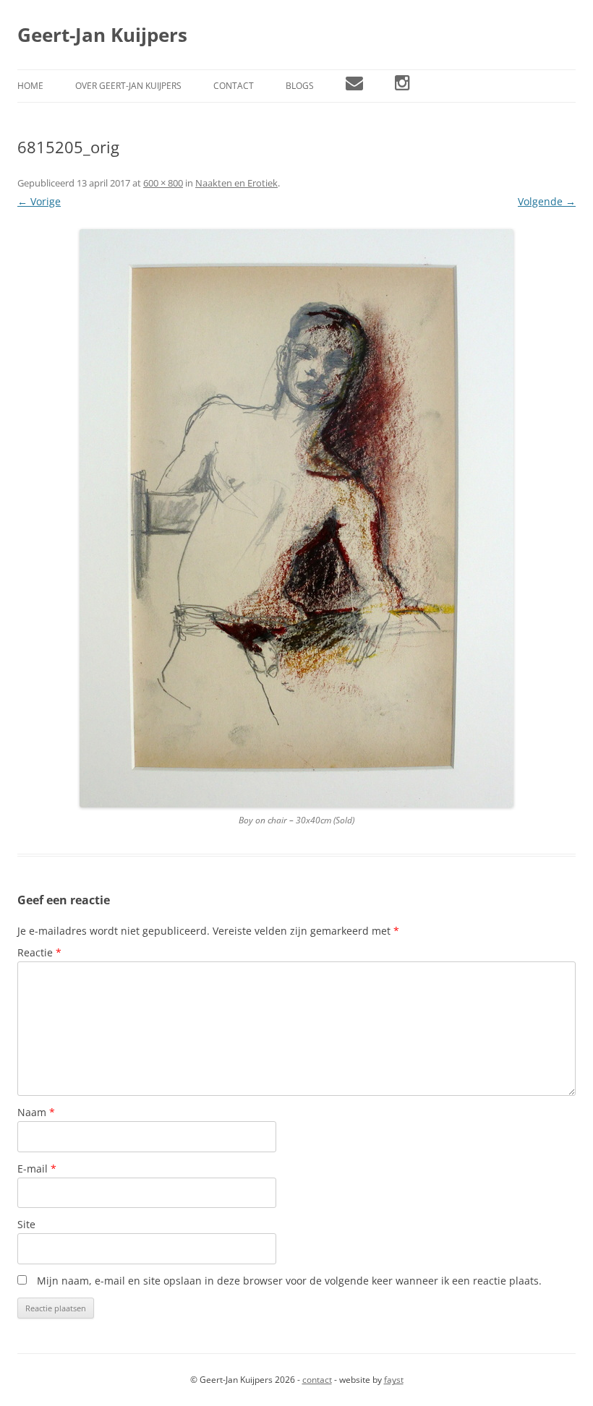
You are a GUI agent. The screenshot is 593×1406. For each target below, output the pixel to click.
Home (30, 86)
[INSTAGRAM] (402, 86)
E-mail (36, 1168)
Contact (233, 86)
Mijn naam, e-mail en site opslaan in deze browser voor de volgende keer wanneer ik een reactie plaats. (289, 1280)
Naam (36, 1112)
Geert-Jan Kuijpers (102, 35)
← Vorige (39, 201)
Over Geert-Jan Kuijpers (128, 86)
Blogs (300, 86)
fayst (394, 1379)
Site (26, 1224)
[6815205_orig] (296, 518)
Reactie (39, 952)
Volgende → (547, 201)
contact (317, 1379)
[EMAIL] (354, 86)
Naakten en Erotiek (236, 182)
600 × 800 (163, 182)
